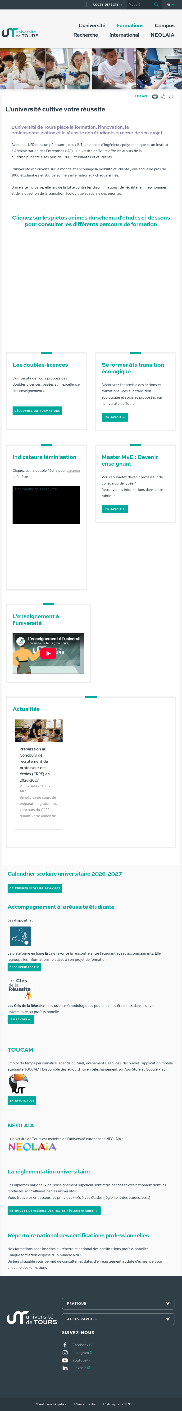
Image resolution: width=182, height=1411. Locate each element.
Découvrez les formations (37, 410)
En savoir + (115, 417)
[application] (46, 505)
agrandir (73, 470)
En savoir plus (21, 1100)
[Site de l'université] (28, 1321)
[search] (138, 4)
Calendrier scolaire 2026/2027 (34, 888)
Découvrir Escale (24, 967)
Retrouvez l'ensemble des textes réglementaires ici (54, 1210)
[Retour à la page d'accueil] (20, 27)
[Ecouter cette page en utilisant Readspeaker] (171, 98)
